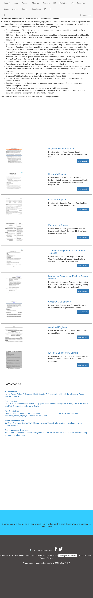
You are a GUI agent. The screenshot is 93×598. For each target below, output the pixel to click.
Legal (16, 3)
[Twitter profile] (60, 550)
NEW (90, 555)
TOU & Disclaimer (38, 555)
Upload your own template (67, 556)
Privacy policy (51, 555)
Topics (42, 558)
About (28, 555)
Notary (6, 9)
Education (35, 3)
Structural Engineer (57, 327)
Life (72, 3)
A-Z (84, 555)
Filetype (50, 558)
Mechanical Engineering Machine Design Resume (68, 277)
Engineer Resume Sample (61, 148)
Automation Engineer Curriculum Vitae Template (66, 251)
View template (82, 161)
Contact (21, 555)
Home (6, 3)
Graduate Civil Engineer (59, 301)
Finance (25, 3)
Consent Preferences (8, 555)
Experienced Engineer (59, 224)
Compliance (36, 9)
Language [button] (85, 15)
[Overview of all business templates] (50, 9)
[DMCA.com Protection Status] (42, 550)
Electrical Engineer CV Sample (63, 352)
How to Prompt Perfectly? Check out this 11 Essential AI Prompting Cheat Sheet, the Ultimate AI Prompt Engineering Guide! (44, 394)
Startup (15, 9)
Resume (25, 9)
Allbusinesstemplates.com (33, 563)
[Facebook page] (55, 550)
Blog (80, 555)
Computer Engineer (57, 199)
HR (54, 3)
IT (45, 9)
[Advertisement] (46, 120)
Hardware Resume (57, 173)
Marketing (63, 3)
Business (46, 3)
